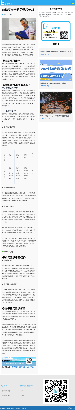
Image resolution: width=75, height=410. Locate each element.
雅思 (14, 64)
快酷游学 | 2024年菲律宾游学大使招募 (53, 83)
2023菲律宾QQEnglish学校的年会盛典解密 (54, 116)
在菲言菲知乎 (6, 391)
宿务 (22, 391)
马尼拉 (23, 395)
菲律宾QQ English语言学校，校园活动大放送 (55, 52)
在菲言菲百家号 (7, 395)
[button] (73, 3)
